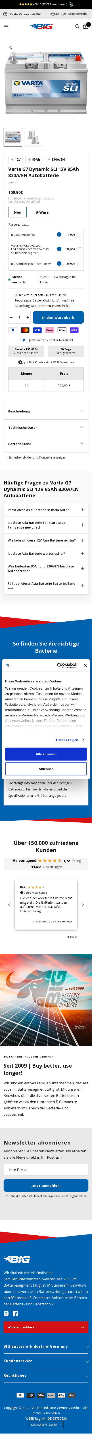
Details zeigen (67, 740)
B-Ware (42, 212)
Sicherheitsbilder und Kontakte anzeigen (37, 457)
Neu (17, 212)
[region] (46, 904)
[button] (9, 904)
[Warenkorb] (85, 26)
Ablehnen (46, 769)
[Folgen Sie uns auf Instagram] (6, 1313)
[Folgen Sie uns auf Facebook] (15, 1313)
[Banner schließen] (85, 665)
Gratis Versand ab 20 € (25, 14)
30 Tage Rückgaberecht (71, 14)
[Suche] (77, 26)
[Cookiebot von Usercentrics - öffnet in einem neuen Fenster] (58, 665)
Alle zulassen (46, 754)
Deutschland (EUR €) (43, 1425)
